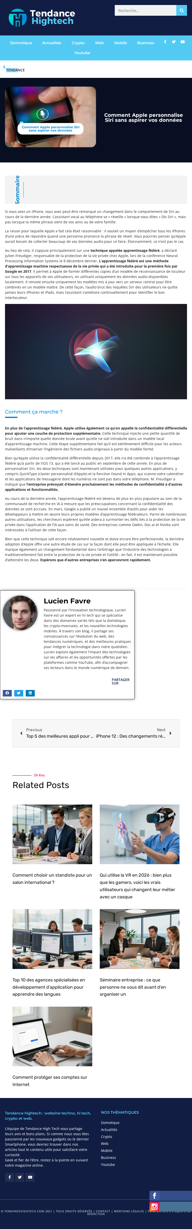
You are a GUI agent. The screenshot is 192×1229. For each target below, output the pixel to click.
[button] (7, 693)
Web (99, 42)
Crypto (78, 42)
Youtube (82, 52)
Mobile (120, 42)
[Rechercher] (181, 10)
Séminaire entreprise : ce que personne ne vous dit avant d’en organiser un (133, 987)
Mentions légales (129, 1211)
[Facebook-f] (165, 41)
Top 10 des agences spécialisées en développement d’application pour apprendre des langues (48, 987)
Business (145, 42)
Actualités (51, 42)
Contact (103, 1211)
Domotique (21, 42)
